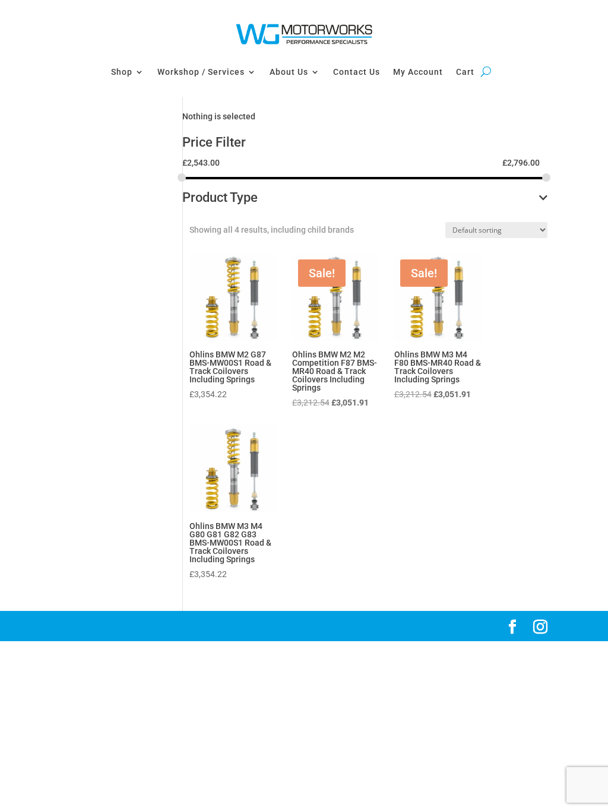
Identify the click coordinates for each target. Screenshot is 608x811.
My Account (418, 72)
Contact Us (356, 72)
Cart (465, 72)
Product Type (220, 198)
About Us (289, 72)
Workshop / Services (201, 72)
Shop (121, 72)
